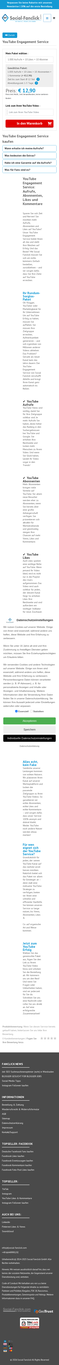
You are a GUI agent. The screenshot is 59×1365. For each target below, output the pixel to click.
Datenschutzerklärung (29, 746)
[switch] (16, 711)
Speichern (30, 729)
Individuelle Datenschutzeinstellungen (29, 738)
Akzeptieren (30, 721)
